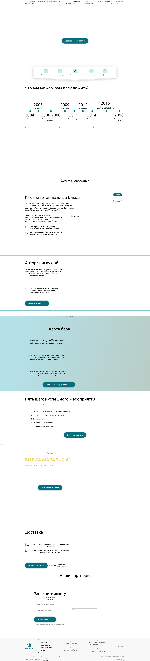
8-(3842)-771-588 (61, 566)
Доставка (101, 1)
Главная (61, 1)
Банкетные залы (45, 645)
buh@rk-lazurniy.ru (70, 651)
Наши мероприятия (46, 647)
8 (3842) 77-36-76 (75, 46)
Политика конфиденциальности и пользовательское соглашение (112, 656)
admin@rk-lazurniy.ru (97, 651)
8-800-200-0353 (61, 564)
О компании (43, 642)
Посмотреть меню (36, 565)
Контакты (108, 1)
